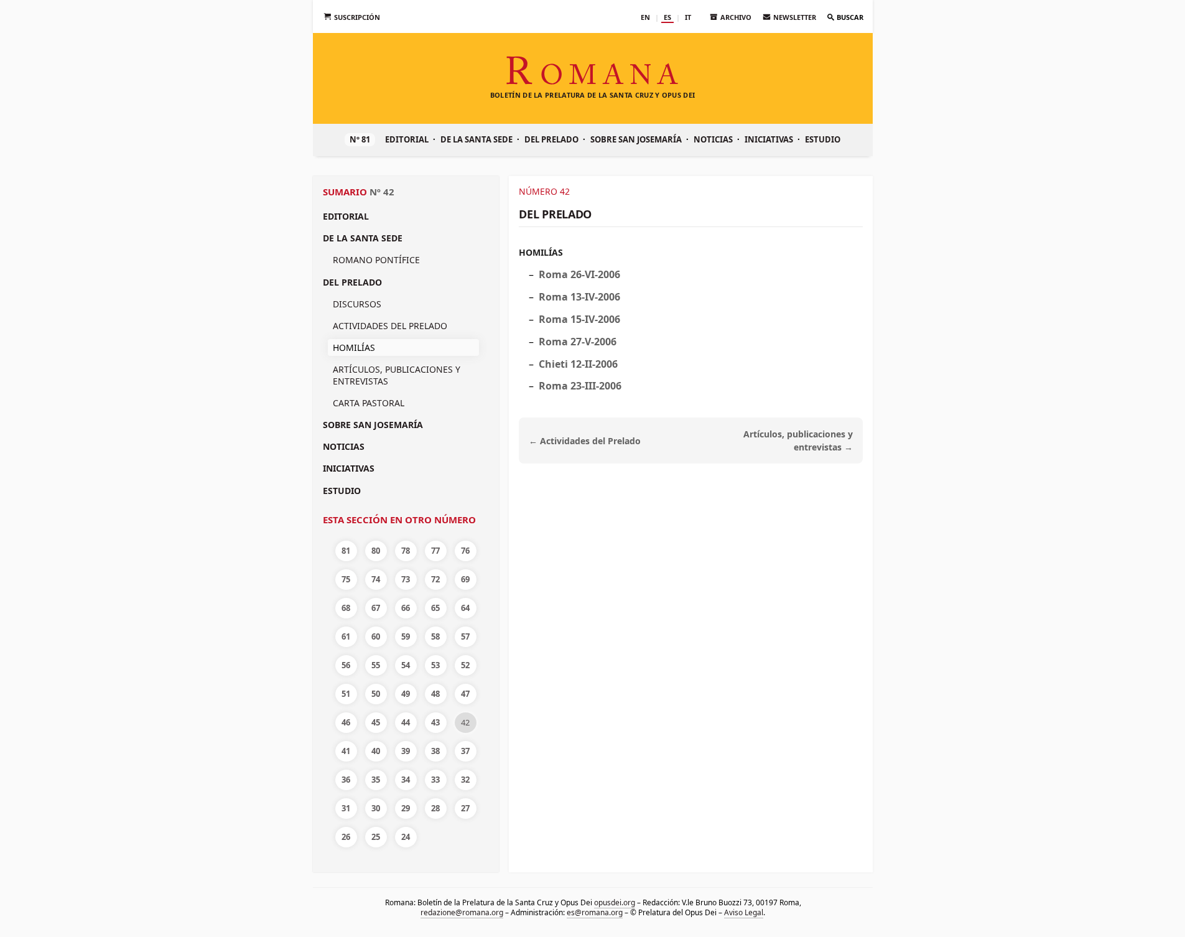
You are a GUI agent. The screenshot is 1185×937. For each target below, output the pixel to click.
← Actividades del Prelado (585, 441)
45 (375, 722)
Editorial (407, 139)
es (667, 17)
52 (465, 665)
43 (435, 722)
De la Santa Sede (476, 139)
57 (465, 636)
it (688, 17)
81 (346, 550)
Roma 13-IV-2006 (579, 297)
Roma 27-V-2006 (577, 341)
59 (405, 636)
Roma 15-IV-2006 (579, 319)
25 (375, 836)
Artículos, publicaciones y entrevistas (396, 374)
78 (405, 550)
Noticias (713, 139)
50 (375, 693)
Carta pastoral (368, 403)
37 (465, 751)
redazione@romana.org (462, 912)
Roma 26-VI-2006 (579, 274)
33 (435, 779)
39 (405, 751)
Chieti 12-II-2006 (578, 364)
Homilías (541, 252)
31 (346, 808)
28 (435, 808)
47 (465, 693)
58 (435, 636)
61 (346, 636)
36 (346, 779)
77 (435, 550)
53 (435, 665)
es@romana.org (595, 912)
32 (465, 779)
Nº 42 (381, 191)
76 (465, 550)
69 (465, 579)
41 (346, 751)
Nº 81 (360, 139)
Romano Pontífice (376, 260)
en (645, 17)
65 (435, 607)
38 (435, 751)
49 (405, 693)
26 (346, 836)
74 (375, 579)
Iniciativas (769, 139)
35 (375, 779)
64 (465, 607)
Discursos (357, 304)
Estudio (822, 139)
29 (405, 808)
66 (405, 607)
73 (405, 579)
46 (346, 722)
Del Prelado (551, 139)
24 (405, 836)
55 (375, 665)
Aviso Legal (743, 912)
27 (465, 808)
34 (405, 779)
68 (346, 607)
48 (435, 693)
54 (405, 665)
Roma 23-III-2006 (580, 386)
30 (375, 808)
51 (346, 693)
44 (405, 722)
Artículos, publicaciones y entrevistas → (798, 440)
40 (375, 751)
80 (375, 550)
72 (435, 579)
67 (375, 607)
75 (346, 579)
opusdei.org (613, 902)
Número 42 (544, 191)
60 (375, 636)
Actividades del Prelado (390, 326)
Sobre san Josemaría (636, 139)
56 (346, 665)
